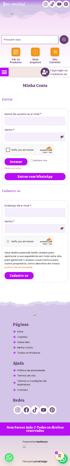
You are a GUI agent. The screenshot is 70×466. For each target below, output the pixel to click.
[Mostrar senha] (62, 137)
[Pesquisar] (64, 39)
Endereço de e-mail (25, 205)
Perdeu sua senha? (13, 168)
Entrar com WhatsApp (35, 176)
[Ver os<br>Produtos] (15, 52)
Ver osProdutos (16, 61)
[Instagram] (45, 4)
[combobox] (30, 39)
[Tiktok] (52, 4)
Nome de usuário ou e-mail (30, 114)
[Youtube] (59, 4)
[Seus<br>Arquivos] (35, 52)
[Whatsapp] (9, 457)
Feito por (35, 461)
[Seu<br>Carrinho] (54, 52)
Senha (17, 130)
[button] (4, 72)
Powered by (35, 442)
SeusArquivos (35, 61)
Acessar (16, 162)
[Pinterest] (66, 4)
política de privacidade (19, 267)
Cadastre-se (19, 275)
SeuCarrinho (54, 61)
